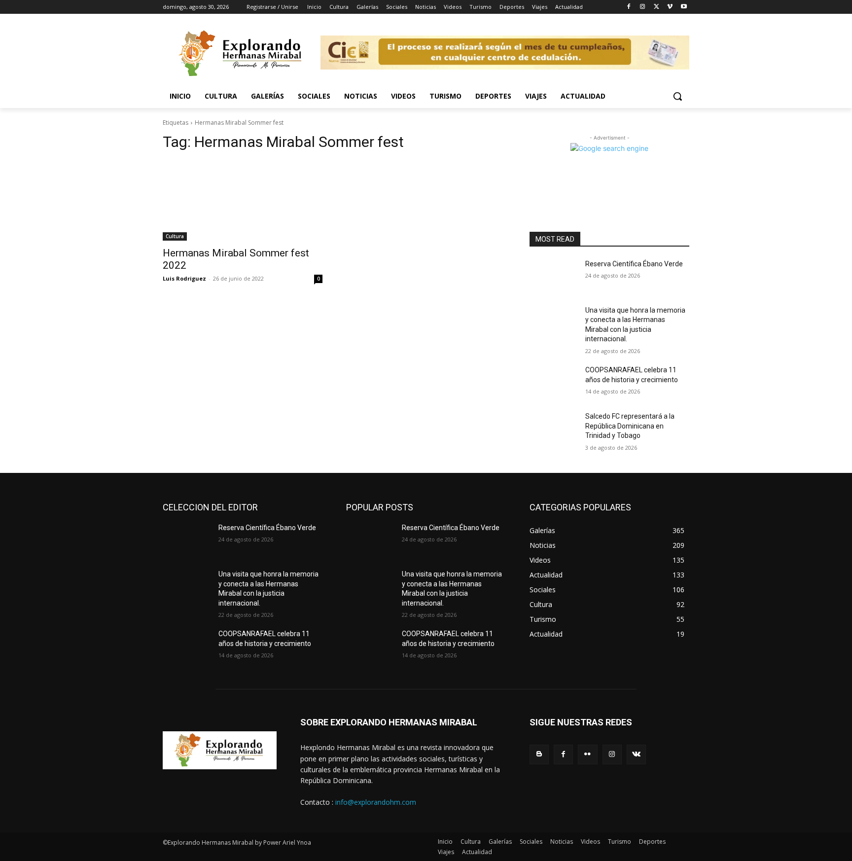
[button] (677, 96)
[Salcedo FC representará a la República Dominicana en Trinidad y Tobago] (553, 428)
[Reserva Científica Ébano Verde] (553, 276)
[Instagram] (642, 7)
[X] (656, 7)
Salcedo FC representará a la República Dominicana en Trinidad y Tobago (629, 425)
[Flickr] (587, 754)
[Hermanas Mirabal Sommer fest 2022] (242, 201)
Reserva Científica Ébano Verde (634, 264)
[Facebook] (629, 7)
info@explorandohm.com (375, 802)
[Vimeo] (669, 7)
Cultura (175, 236)
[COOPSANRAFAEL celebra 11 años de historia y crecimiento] (553, 382)
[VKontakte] (636, 754)
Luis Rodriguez (184, 278)
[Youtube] (683, 7)
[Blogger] (539, 754)
